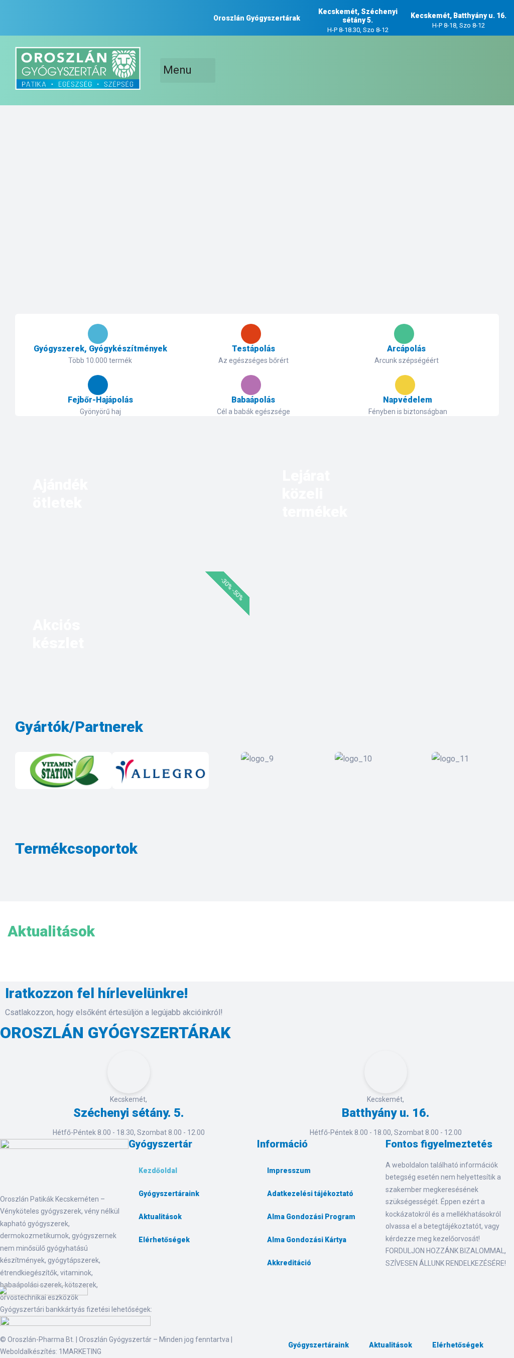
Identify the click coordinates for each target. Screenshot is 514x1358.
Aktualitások (160, 1217)
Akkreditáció (289, 1263)
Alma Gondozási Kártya (306, 1240)
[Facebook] (141, 1273)
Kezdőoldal (158, 1171)
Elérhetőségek (164, 1240)
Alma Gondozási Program (311, 1217)
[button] (25, 772)
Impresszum (289, 1171)
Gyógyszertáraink (169, 1194)
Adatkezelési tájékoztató (310, 1194)
